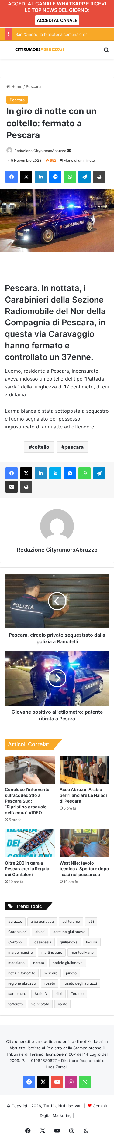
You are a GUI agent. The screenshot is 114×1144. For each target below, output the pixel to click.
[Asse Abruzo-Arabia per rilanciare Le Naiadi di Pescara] (84, 770)
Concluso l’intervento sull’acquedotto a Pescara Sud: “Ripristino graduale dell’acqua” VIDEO (27, 801)
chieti (40, 931)
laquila (91, 942)
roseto (49, 983)
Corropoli (16, 942)
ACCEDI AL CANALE (57, 20)
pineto (71, 973)
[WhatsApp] (70, 177)
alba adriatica (42, 921)
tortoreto (15, 1004)
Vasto (62, 1004)
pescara (74, 447)
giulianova (69, 942)
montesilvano (82, 952)
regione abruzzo (22, 983)
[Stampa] (99, 177)
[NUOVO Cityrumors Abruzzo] (39, 49)
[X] (26, 177)
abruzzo (15, 921)
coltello (40, 447)
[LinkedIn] (41, 177)
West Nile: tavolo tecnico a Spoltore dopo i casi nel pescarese (84, 868)
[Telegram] (84, 177)
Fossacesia (41, 942)
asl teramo (71, 921)
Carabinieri (17, 931)
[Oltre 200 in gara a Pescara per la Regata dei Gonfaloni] (30, 843)
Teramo (77, 993)
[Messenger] (55, 177)
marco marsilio (20, 952)
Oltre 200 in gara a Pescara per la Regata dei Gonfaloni (27, 868)
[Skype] (55, 473)
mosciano (16, 962)
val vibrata (40, 1004)
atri (91, 921)
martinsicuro (51, 952)
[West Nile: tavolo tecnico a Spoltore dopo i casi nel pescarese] (84, 843)
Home (16, 86)
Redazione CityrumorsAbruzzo (40, 150)
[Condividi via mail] (11, 487)
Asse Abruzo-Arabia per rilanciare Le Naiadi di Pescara (83, 795)
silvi (59, 993)
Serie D (41, 993)
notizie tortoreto (21, 973)
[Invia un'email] (69, 150)
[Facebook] (11, 177)
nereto (38, 962)
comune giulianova (69, 931)
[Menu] (8, 52)
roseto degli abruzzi (80, 983)
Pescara (33, 86)
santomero (17, 993)
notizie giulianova (68, 962)
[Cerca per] (106, 52)
